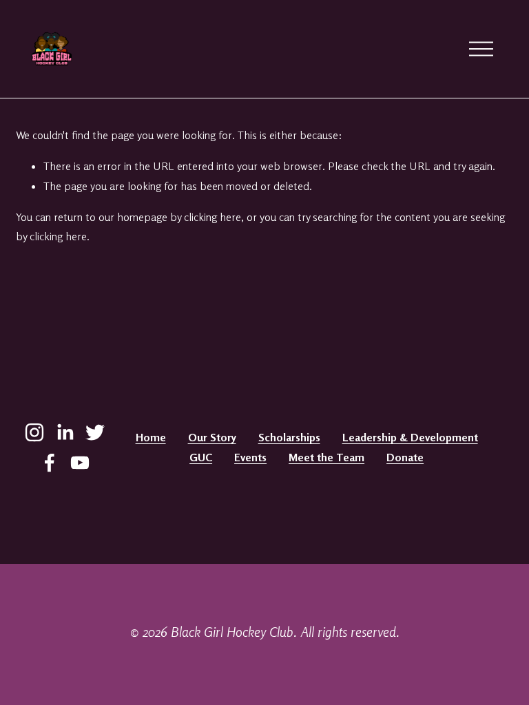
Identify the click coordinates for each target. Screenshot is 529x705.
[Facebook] (49, 462)
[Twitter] (95, 432)
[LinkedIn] (64, 432)
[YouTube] (80, 462)
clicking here (212, 217)
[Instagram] (34, 432)
